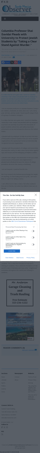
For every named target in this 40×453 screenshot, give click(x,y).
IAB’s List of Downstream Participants (22, 221)
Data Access (20, 257)
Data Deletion (9, 257)
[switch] (32, 231)
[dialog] (20, 226)
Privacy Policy (31, 257)
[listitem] (20, 227)
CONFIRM (11, 251)
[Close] (36, 195)
